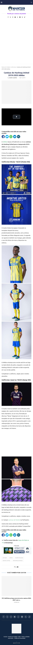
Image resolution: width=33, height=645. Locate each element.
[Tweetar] (7, 136)
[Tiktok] (24, 17)
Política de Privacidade (19, 638)
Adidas (11, 557)
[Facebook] (3, 616)
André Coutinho (13, 77)
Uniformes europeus (18, 560)
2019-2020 (5, 557)
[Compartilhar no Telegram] (14, 136)
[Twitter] (10, 17)
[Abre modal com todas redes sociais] (18, 136)
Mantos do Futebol (6, 67)
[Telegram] (20, 17)
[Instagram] (12, 17)
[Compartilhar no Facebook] (3, 136)
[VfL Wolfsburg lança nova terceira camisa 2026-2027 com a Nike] (16, 586)
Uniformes (13, 67)
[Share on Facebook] (14, 567)
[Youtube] (15, 17)
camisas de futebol (14, 520)
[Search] (31, 2)
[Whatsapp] (17, 17)
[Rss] (22, 17)
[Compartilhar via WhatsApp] (10, 136)
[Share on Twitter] (15, 567)
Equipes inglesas (19, 557)
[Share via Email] (17, 567)
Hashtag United (6, 560)
